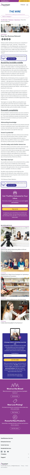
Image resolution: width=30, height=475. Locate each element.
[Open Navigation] (27, 4)
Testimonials (15, 396)
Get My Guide (15, 360)
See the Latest (15, 428)
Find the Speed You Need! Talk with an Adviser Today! (16, 56)
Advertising (17, 19)
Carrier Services (5, 445)
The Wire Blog (4, 19)
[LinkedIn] (1, 452)
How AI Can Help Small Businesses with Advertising (13, 299)
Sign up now (15, 209)
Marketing (11, 19)
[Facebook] (5, 452)
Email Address (15, 353)
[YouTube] (8, 452)
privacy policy (15, 217)
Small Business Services (7, 438)
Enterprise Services (6, 441)
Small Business (5, 1)
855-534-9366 (11, 58)
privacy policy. (20, 375)
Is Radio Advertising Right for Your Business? (11, 323)
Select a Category (6, 16)
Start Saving (15, 412)
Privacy (22, 465)
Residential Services (6, 448)
